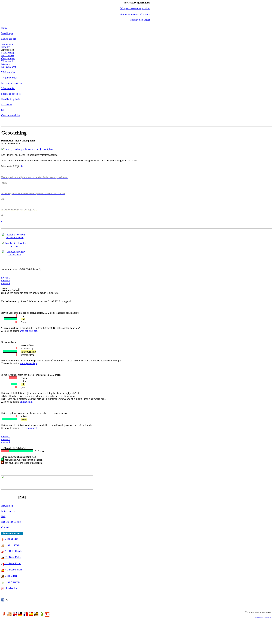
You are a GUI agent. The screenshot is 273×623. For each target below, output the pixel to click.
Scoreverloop (8, 52)
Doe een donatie (9, 67)
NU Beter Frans (12, 563)
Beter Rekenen (12, 545)
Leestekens (6, 104)
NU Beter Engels (13, 551)
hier (22, 166)
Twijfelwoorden (9, 77)
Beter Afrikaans (12, 582)
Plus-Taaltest (7, 55)
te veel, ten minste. (29, 428)
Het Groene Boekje (11, 521)
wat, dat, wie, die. (29, 330)
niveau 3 (5, 283)
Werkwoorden (8, 72)
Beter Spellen (11, 538)
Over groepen (8, 58)
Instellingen (7, 33)
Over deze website (10, 115)
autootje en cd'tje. (28, 363)
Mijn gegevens (8, 511)
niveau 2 (5, 280)
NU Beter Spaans (13, 569)
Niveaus (5, 64)
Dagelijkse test (8, 38)
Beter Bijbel (10, 575)
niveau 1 (5, 277)
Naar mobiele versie (140, 19)
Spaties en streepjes (11, 93)
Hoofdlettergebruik (10, 99)
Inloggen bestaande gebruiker (135, 8)
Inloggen (5, 47)
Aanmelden (7, 44)
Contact (5, 527)
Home (4, 28)
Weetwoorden (8, 88)
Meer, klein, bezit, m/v (12, 83)
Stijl (3, 110)
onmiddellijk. (26, 401)
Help (3, 516)
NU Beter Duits (12, 557)
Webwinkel (7, 61)
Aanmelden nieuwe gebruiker (135, 14)
